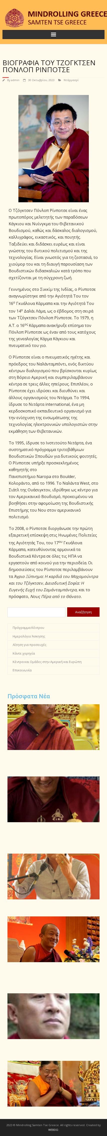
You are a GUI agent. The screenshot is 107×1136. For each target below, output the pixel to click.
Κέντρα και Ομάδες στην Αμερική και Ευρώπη (47, 661)
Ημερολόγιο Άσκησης (29, 636)
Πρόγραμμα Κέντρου (28, 627)
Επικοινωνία (22, 670)
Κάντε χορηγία (24, 653)
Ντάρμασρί (71, 80)
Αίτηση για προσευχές (29, 644)
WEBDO (53, 1130)
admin (15, 80)
